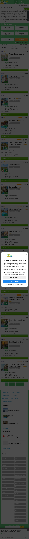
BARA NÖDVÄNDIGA (14, 277)
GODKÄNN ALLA (15, 281)
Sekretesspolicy (9, 284)
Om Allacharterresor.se (18, 284)
